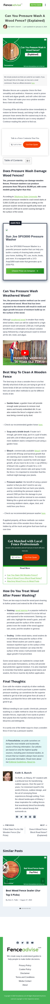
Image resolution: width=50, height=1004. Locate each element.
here (33, 83)
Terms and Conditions (25, 977)
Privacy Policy (25, 965)
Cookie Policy (25, 969)
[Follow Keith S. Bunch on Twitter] (21, 817)
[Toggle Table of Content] (26, 161)
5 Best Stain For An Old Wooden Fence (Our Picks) (13, 830)
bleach (37, 451)
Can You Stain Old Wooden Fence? (22, 575)
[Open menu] (45, 5)
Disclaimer (25, 973)
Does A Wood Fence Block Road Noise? (24, 578)
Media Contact (25, 981)
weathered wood (18, 320)
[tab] (20, 908)
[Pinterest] (27, 943)
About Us (31, 762)
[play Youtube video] (25, 352)
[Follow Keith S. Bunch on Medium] (34, 817)
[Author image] (5, 27)
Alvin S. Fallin (13, 900)
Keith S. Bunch (16, 27)
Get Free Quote (36, 5)
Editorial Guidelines (17, 762)
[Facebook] (18, 943)
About (25, 985)
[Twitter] (23, 943)
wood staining (22, 610)
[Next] (43, 881)
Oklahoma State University (25, 197)
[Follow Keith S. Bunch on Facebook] (17, 817)
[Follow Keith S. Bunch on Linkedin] (26, 817)
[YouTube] (32, 943)
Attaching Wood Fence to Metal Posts (23, 581)
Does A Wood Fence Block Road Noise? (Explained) (38, 830)
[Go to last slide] (7, 881)
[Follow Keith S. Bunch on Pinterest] (30, 817)
